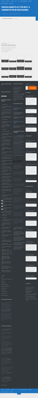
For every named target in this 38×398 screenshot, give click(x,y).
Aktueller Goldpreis (4, 385)
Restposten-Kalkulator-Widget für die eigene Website (6, 208)
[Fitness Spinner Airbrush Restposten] (9, 38)
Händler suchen (15, 120)
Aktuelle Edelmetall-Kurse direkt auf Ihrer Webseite (6, 107)
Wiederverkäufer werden (4, 295)
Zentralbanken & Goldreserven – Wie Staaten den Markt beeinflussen (6, 241)
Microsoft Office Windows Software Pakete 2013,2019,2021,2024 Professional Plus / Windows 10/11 (18, 243)
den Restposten (9, 372)
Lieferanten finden (3, 293)
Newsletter (11, 3)
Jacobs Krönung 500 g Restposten (30, 296)
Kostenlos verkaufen (23, 1)
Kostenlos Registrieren (4, 3)
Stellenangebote (4, 217)
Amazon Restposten (4, 288)
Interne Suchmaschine (30, 84)
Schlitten (5, 349)
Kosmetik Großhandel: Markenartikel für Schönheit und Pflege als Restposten (30, 242)
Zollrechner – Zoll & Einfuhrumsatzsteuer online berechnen (6, 244)
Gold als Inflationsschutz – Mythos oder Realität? (6, 161)
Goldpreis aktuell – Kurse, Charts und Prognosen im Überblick (6, 177)
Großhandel (8, 359)
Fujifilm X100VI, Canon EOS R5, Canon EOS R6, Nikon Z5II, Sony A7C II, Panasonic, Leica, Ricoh (18, 248)
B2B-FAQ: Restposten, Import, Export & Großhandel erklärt (6, 122)
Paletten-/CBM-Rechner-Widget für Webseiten (6, 202)
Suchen (33, 88)
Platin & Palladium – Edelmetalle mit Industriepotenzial (6, 205)
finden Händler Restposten (7, 377)
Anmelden (29, 1)
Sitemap (2, 277)
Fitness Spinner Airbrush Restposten (8, 45)
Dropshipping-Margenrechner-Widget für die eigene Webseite (6, 141)
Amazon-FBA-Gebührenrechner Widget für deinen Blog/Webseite (6, 117)
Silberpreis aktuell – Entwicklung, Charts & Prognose (6, 215)
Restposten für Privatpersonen (5, 286)
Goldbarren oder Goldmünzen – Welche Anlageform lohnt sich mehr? (6, 168)
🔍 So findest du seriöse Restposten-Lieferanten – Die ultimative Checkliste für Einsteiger (6, 267)
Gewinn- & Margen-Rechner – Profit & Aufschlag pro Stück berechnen (6, 158)
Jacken (7, 348)
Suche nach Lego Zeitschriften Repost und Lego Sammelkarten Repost (18, 228)
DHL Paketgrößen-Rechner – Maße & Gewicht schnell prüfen (6, 134)
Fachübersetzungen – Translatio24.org (6, 279)
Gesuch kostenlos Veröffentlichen (7, 155)
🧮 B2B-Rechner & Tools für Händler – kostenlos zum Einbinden (6, 254)
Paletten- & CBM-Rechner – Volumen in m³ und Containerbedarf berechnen (6, 199)
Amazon (12, 1)
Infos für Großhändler (4, 291)
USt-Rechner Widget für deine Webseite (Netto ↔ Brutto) (6, 228)
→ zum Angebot (5, 51)
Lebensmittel (8, 309)
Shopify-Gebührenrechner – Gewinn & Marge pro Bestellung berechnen (6, 212)
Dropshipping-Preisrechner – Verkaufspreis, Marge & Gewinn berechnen (5, 144)
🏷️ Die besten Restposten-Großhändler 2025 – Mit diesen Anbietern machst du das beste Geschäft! (5, 258)
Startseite (3, 1)
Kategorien (7, 1)
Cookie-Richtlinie (4, 129)
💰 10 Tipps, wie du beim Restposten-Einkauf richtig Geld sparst (6, 250)
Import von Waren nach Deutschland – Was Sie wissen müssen (6, 187)
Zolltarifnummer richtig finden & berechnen (6, 247)
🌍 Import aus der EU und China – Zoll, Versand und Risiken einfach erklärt (6, 262)
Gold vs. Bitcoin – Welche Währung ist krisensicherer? (6, 164)
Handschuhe (10, 348)
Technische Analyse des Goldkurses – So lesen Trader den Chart (6, 220)
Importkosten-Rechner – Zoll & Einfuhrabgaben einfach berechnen (6, 190)
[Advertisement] (18, 27)
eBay (7, 378)
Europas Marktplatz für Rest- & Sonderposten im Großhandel (15, 8)
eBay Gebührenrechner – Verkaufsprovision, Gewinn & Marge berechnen (6, 148)
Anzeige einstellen (4, 119)
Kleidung (2, 310)
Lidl (18, 1)
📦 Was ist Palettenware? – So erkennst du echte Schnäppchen (6, 271)
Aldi (16, 1)
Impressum (3, 192)
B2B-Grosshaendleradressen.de (18, 155)
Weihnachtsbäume (9, 349)
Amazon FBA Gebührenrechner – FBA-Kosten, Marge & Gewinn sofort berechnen (6, 113)
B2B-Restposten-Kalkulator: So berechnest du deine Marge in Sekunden (6, 126)
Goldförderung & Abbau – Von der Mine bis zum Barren (6, 171)
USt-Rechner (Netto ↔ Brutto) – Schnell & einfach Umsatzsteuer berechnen (6, 224)
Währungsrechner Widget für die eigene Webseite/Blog (6, 235)
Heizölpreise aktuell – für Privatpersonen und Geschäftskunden (6, 184)
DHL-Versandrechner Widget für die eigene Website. (6, 137)
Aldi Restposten (3, 282)
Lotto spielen (3, 275)
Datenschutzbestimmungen (6, 131)
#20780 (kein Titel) (4, 104)
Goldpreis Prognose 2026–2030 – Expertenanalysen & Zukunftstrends (6, 180)
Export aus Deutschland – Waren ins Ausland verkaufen (6, 152)
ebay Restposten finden (4, 284)
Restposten (5, 310)
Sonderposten (8, 329)
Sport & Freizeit (3, 43)
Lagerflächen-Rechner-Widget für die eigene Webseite (6, 195)
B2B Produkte (15, 111)
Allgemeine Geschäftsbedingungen (7, 109)
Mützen (2, 349)
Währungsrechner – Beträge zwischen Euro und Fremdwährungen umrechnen (6, 231)
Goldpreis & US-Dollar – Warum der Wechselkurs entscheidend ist (6, 174)
